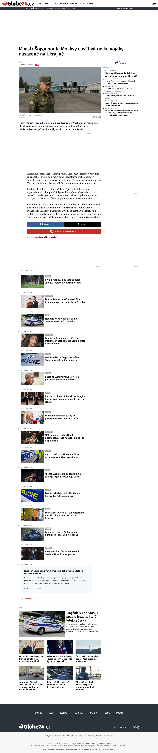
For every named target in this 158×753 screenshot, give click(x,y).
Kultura (73, 4)
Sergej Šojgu (38, 237)
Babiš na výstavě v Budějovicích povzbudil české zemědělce (62, 378)
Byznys (54, 4)
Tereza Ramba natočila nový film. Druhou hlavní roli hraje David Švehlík (65, 300)
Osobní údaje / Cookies (94, 736)
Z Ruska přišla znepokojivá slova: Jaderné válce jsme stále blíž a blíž (120, 74)
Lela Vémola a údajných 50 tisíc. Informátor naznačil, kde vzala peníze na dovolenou (65, 341)
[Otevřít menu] (154, 3)
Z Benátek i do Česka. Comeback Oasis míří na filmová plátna (62, 553)
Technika (64, 4)
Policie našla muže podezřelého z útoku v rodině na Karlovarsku (63, 359)
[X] (96, 117)
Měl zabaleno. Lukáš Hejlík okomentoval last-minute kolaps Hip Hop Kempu (64, 438)
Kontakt (66, 736)
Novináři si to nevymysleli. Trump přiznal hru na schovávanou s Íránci (31, 659)
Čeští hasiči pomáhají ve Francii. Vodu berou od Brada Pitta (87, 659)
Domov (40, 4)
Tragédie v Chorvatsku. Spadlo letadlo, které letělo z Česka (61, 320)
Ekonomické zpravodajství (55, 8)
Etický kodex (49, 736)
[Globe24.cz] (18, 3)
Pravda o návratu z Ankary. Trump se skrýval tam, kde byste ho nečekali (59, 659)
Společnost (72, 8)
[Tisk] (99, 117)
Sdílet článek (121, 62)
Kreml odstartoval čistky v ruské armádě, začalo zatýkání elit (121, 104)
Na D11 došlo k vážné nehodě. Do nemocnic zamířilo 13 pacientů (62, 456)
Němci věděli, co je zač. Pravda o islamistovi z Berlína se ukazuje (58, 684)
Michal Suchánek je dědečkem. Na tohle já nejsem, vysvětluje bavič (63, 475)
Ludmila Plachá (35, 588)
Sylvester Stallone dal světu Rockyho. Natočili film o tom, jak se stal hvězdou (65, 515)
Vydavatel (73, 736)
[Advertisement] (64, 151)
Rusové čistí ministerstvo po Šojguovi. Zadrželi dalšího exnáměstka (119, 82)
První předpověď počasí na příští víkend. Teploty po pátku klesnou (63, 281)
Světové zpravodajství (33, 8)
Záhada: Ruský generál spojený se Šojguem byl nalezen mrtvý (118, 89)
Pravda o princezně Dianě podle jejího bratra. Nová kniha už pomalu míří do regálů (65, 399)
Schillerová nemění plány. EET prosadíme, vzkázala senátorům (62, 417)
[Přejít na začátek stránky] (137, 736)
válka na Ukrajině (50, 237)
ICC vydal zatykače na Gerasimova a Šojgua (119, 97)
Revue (82, 4)
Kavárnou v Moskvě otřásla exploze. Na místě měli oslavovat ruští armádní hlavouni (31, 686)
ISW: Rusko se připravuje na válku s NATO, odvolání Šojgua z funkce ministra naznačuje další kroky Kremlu (121, 112)
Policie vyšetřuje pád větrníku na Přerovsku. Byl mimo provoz (62, 494)
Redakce (58, 736)
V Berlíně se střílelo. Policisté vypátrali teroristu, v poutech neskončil (85, 686)
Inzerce (81, 736)
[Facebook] (93, 117)
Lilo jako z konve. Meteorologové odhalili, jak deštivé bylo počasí (62, 533)
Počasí (90, 4)
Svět (47, 4)
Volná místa (108, 736)
